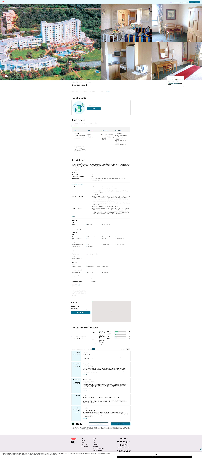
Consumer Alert (84, 444)
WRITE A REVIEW (120, 424)
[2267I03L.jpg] (126, 61)
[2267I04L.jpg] (177, 61)
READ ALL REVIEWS (98, 424)
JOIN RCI (184, 2)
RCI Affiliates (95, 444)
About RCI (94, 440)
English (127, 349)
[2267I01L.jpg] (126, 23)
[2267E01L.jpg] (50, 42)
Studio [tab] (75, 126)
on (91, 348)
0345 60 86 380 (124, 444)
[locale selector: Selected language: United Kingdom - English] (171, 2)
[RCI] (3, 2)
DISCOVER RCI (177, 2)
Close (73, 216)
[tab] (75, 91)
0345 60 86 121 (125, 445)
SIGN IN (93, 108)
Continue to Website (154, 456)
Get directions (80, 312)
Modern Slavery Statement (97, 450)
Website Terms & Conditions (98, 448)
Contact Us (83, 442)
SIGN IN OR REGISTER (194, 2)
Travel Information (84, 446)
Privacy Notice (95, 446)
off (93, 348)
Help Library (83, 440)
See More (85, 374)
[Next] (183, 79)
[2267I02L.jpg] (177, 23)
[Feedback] (201, 450)
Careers (94, 442)
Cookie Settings (154, 454)
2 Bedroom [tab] (82, 126)
